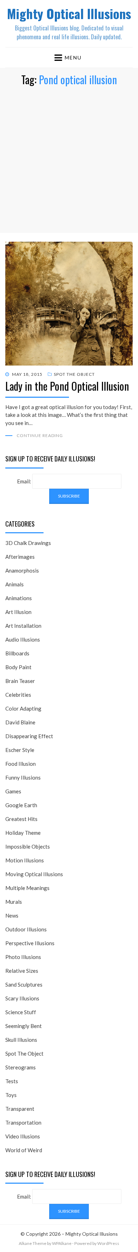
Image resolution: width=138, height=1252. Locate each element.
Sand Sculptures (23, 984)
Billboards (17, 653)
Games (13, 791)
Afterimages (20, 556)
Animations (18, 598)
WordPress (108, 1243)
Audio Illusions (22, 639)
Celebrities (18, 694)
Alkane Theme (32, 1243)
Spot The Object (74, 374)
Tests (11, 1081)
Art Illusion (18, 612)
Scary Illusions (22, 998)
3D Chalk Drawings (28, 543)
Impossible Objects (27, 846)
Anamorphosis (22, 570)
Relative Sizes (21, 970)
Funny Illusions (23, 777)
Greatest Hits (21, 819)
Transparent (19, 1108)
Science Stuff (20, 1012)
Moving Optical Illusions (34, 874)
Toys (11, 1095)
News (11, 915)
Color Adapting (23, 708)
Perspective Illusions (29, 943)
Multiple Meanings (27, 888)
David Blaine (20, 722)
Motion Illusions (24, 860)
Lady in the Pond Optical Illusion (67, 386)
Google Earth (21, 805)
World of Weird (23, 1150)
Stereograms (20, 1067)
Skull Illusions (21, 1039)
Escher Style (19, 750)
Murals (13, 901)
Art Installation (23, 625)
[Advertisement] (69, 164)
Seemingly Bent (23, 1026)
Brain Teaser (20, 681)
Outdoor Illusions (26, 929)
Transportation (23, 1122)
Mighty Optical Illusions (69, 13)
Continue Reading (40, 435)
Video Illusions (22, 1136)
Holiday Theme (23, 832)
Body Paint (18, 667)
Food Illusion (20, 763)
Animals (14, 584)
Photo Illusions (23, 957)
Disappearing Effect (29, 736)
